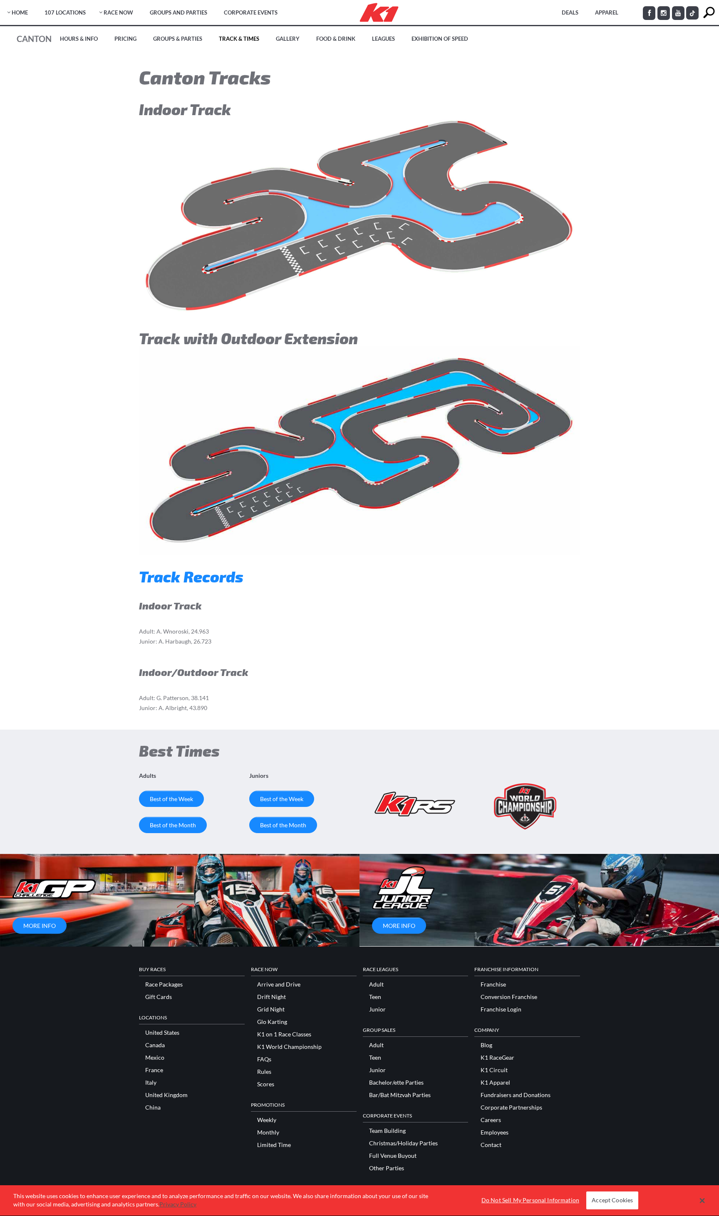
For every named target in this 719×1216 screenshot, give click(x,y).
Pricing (125, 38)
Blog (486, 1045)
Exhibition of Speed (440, 38)
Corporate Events (251, 12)
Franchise (493, 984)
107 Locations (65, 12)
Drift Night (271, 997)
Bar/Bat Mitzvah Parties (400, 1095)
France (154, 1070)
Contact (491, 1145)
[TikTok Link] (692, 13)
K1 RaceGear (497, 1058)
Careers (491, 1120)
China (153, 1107)
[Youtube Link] (678, 13)
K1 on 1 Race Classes (284, 1034)
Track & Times (239, 38)
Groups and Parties (178, 12)
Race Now (118, 12)
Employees (494, 1132)
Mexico (154, 1058)
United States (162, 1033)
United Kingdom (166, 1095)
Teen (375, 997)
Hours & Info (79, 38)
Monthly (268, 1132)
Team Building (387, 1131)
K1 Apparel (495, 1082)
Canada (155, 1045)
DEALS (570, 12)
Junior (377, 1009)
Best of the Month (173, 825)
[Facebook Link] (649, 13)
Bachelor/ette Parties (396, 1082)
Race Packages (164, 984)
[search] (709, 12)
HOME (20, 12)
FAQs (264, 1059)
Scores (265, 1084)
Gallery (288, 38)
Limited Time (274, 1145)
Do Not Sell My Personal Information (530, 1200)
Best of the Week (171, 798)
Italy (150, 1082)
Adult (376, 984)
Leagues (383, 38)
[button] (702, 1200)
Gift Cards (158, 997)
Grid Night (271, 1009)
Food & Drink (335, 38)
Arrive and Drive (278, 984)
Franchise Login (501, 1009)
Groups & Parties (177, 38)
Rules (264, 1072)
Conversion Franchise (509, 997)
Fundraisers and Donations (515, 1095)
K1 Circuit (494, 1070)
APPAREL (606, 12)
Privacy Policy (177, 1204)
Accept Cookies (612, 1200)
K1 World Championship (289, 1047)
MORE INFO (39, 925)
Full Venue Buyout (393, 1156)
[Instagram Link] (663, 13)
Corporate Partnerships (511, 1107)
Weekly (266, 1120)
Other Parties (386, 1168)
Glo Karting (272, 1022)
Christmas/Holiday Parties (403, 1143)
